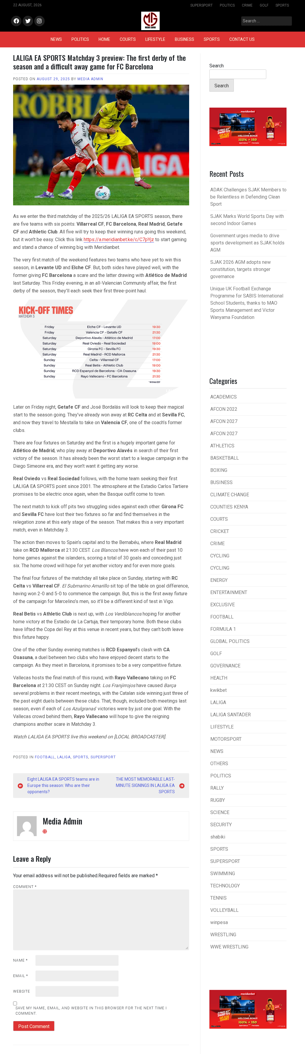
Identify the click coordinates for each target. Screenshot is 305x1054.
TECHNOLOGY (225, 886)
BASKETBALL (224, 458)
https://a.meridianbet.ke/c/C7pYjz (119, 239)
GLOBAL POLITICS (230, 641)
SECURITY (221, 824)
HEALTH (218, 678)
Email (20, 976)
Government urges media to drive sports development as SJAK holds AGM (247, 243)
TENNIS (218, 898)
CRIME (247, 5)
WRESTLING (223, 934)
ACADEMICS (223, 397)
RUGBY (217, 800)
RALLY (217, 788)
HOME (104, 39)
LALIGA (64, 757)
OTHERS (219, 763)
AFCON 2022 (223, 409)
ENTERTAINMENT (228, 592)
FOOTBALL (45, 757)
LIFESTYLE (155, 39)
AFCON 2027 (223, 421)
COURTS (128, 39)
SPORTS (282, 5)
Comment (25, 887)
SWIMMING (222, 873)
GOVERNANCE (225, 666)
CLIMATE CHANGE (229, 494)
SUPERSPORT (201, 5)
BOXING (218, 470)
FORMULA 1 (223, 629)
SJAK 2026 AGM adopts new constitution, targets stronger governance (240, 269)
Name (20, 960)
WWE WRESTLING (229, 947)
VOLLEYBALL (224, 910)
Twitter (28, 21)
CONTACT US (242, 39)
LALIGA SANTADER (230, 714)
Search (216, 66)
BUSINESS (184, 39)
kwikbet (218, 690)
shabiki (217, 837)
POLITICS (227, 5)
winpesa (219, 922)
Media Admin (90, 79)
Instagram (39, 21)
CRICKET (219, 531)
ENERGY (219, 580)
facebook (16, 21)
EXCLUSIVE (222, 604)
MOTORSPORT (226, 739)
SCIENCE (219, 812)
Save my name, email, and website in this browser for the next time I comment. (91, 1011)
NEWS (56, 39)
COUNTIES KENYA (229, 507)
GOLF (264, 5)
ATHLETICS (222, 446)
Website (21, 991)
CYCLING (219, 556)
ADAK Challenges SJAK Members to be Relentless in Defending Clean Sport (248, 197)
